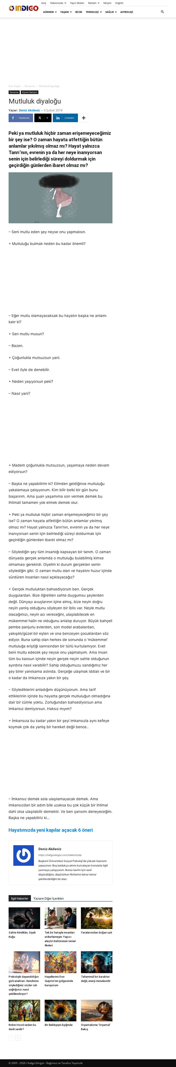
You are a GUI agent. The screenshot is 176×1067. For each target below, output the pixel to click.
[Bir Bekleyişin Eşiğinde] (60, 1010)
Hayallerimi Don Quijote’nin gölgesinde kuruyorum (59, 981)
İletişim (107, 3)
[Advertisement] (88, 51)
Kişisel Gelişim (29, 92)
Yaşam (64, 12)
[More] (83, 118)
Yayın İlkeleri (77, 3)
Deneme (30, 86)
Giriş (43, 3)
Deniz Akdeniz (29, 110)
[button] (162, 12)
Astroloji (126, 12)
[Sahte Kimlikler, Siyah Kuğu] (24, 918)
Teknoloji (92, 12)
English (119, 3)
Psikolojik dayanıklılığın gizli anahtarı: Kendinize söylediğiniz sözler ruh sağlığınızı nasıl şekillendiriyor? (24, 985)
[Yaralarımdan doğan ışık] (96, 918)
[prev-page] (11, 1037)
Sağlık (109, 12)
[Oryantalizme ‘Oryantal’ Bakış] (96, 1010)
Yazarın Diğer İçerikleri (48, 898)
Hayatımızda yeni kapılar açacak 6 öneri (51, 830)
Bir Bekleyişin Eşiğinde (59, 1024)
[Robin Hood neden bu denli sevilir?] (24, 1010)
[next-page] (18, 1037)
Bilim (78, 12)
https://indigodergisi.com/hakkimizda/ (60, 855)
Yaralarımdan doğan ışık (96, 932)
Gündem (48, 12)
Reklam (92, 3)
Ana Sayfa (15, 86)
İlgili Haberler (19, 898)
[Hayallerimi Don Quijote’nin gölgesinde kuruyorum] (60, 962)
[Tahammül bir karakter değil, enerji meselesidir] (96, 962)
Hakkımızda (56, 3)
